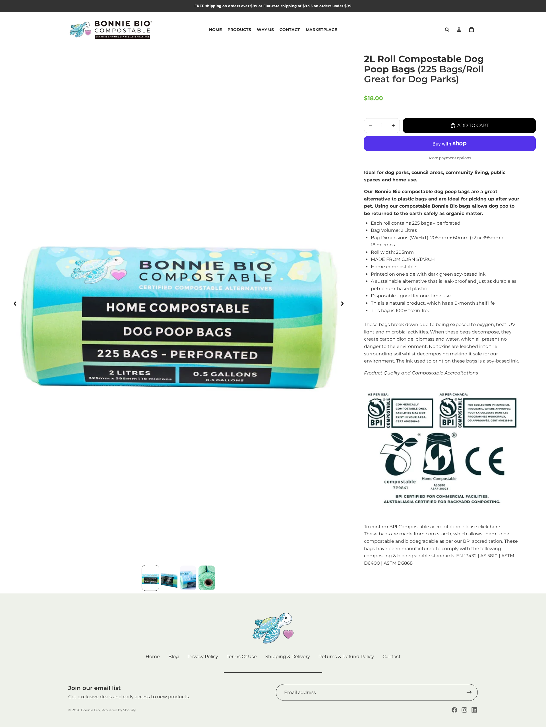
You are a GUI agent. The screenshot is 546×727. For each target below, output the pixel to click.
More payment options (450, 157)
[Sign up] (469, 693)
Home (153, 656)
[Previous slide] (13, 304)
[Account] (459, 29)
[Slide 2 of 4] (169, 578)
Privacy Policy (202, 656)
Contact (391, 656)
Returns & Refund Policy (346, 656)
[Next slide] (344, 304)
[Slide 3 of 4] (188, 578)
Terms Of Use (242, 656)
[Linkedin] (474, 709)
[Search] (447, 29)
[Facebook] (454, 709)
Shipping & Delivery (287, 656)
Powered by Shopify (119, 710)
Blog (173, 656)
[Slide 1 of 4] (150, 578)
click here (489, 526)
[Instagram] (464, 709)
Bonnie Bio (90, 710)
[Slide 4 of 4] (206, 578)
